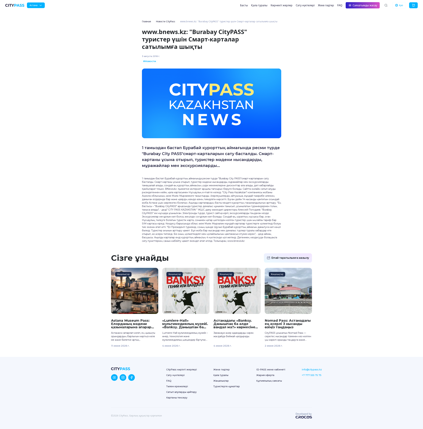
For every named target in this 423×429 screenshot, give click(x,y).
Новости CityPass (165, 21)
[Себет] (413, 5)
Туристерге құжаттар (226, 386)
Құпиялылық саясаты (269, 380)
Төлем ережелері (177, 386)
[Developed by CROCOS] (303, 415)
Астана (34, 5)
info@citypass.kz (312, 369)
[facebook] (131, 377)
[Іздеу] (386, 5)
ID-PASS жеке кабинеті (270, 369)
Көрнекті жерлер (281, 5)
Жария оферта (265, 375)
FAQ (339, 5)
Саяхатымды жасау (365, 5)
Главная (146, 21)
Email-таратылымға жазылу (290, 257)
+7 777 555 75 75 (311, 375)
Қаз (401, 5)
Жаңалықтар (221, 380)
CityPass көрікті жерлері (181, 369)
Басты (244, 5)
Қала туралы (259, 5)
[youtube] (114, 377)
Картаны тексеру (176, 397)
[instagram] (123, 377)
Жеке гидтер (326, 5)
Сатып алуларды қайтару (181, 392)
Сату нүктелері (305, 5)
